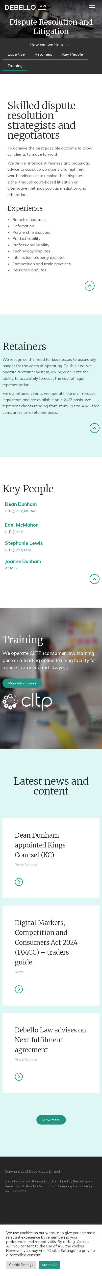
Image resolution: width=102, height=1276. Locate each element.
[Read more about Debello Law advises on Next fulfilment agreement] (19, 1077)
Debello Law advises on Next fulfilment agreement (50, 1040)
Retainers (43, 54)
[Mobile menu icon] (92, 7)
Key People (72, 54)
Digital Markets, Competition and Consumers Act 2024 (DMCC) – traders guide (46, 942)
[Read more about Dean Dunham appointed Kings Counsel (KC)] (19, 882)
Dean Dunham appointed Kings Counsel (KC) (40, 845)
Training (15, 65)
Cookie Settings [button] (21, 1265)
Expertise (16, 54)
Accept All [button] (49, 1265)
